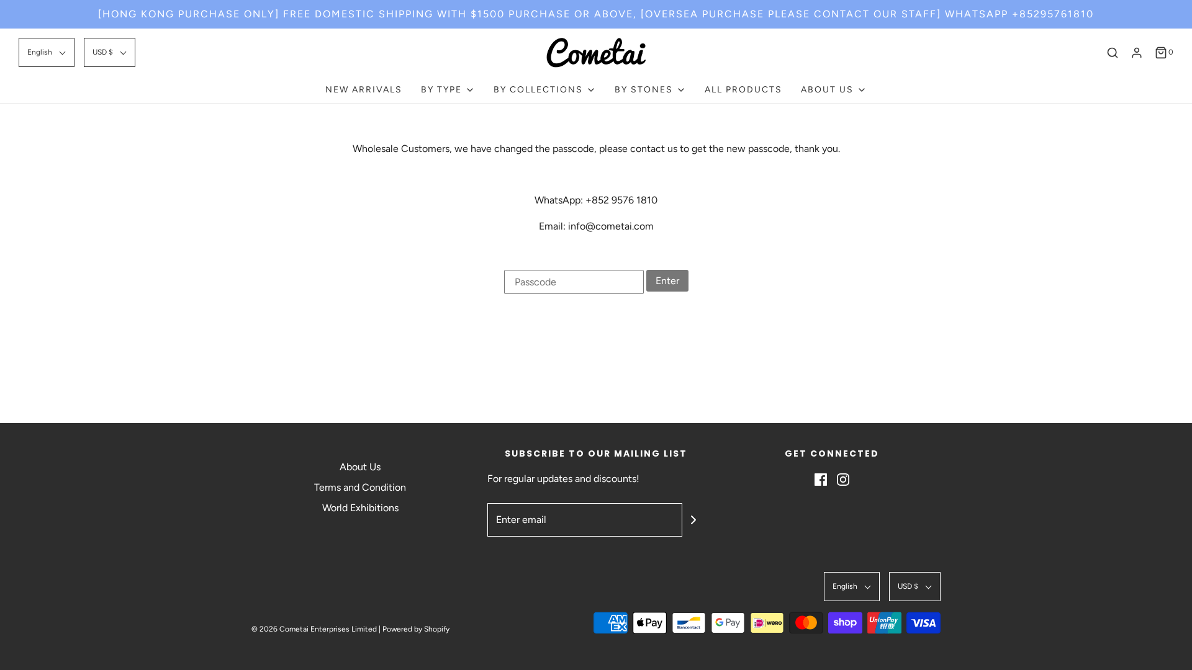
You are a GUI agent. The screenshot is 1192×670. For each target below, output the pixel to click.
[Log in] (1136, 53)
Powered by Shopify (415, 629)
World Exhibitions (360, 508)
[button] (46, 52)
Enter (667, 281)
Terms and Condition (360, 487)
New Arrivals (363, 89)
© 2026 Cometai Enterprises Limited (314, 629)
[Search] (1112, 53)
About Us (360, 467)
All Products (743, 89)
